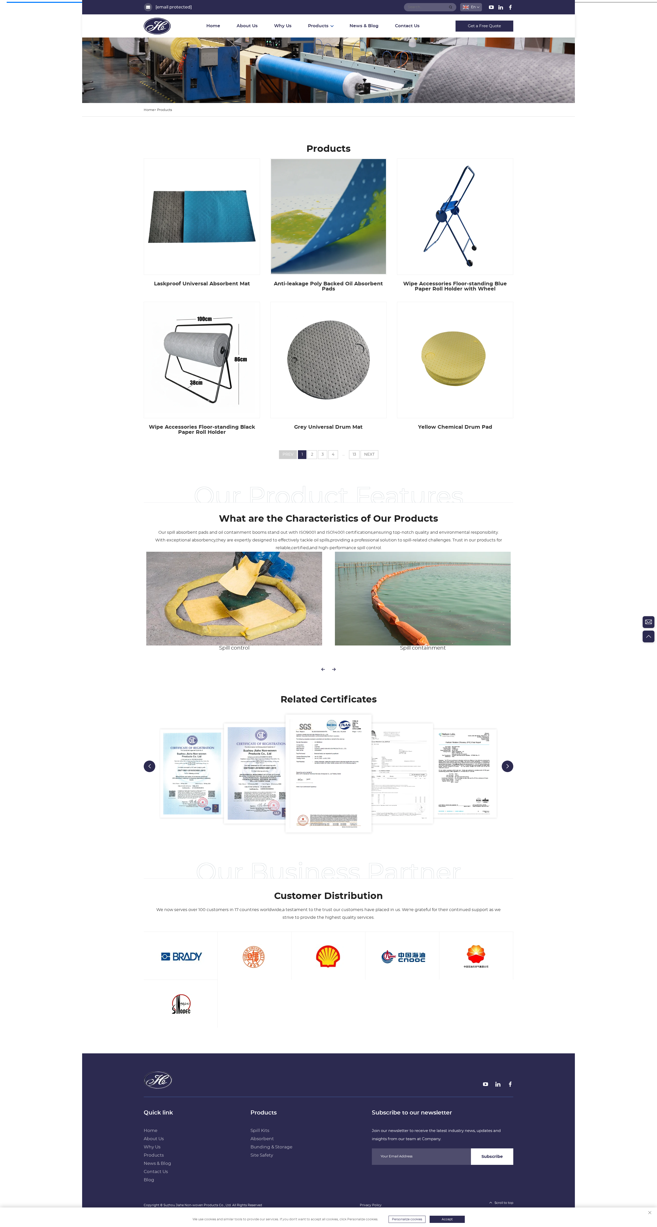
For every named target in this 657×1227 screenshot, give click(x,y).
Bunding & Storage (271, 1147)
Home (213, 26)
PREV (288, 454)
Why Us (283, 26)
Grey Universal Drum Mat (328, 427)
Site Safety (261, 1155)
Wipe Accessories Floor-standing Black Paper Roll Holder (202, 430)
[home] (158, 1080)
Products (164, 110)
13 (354, 454)
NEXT (369, 454)
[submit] (450, 7)
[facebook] (510, 8)
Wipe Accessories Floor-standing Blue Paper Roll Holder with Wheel (455, 286)
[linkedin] (501, 8)
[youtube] (491, 8)
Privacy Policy (371, 1205)
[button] (323, 669)
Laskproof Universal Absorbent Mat (202, 283)
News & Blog (364, 26)
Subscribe (492, 1157)
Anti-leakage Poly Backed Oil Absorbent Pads (328, 286)
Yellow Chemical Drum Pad (455, 427)
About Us (247, 26)
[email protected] (174, 7)
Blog (149, 1180)
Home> (150, 110)
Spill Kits (259, 1130)
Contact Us (407, 26)
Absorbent (262, 1139)
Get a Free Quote (484, 26)
